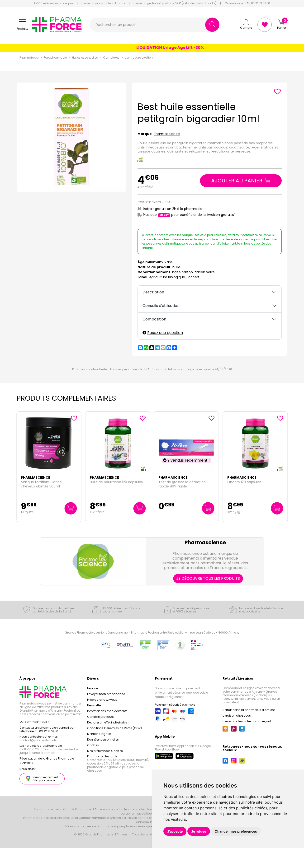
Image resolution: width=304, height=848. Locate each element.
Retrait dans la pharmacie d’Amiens (249, 710)
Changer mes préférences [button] (236, 831)
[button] (22, 25)
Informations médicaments (107, 711)
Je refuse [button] (198, 831)
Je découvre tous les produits (208, 578)
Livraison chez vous (237, 715)
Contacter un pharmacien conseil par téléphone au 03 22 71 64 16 (47, 729)
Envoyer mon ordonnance (106, 694)
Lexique (92, 688)
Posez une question (165, 332)
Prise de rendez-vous (102, 699)
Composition (154, 319)
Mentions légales (99, 734)
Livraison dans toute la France (103, 3)
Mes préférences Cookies (105, 751)
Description (153, 292)
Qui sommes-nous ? (34, 722)
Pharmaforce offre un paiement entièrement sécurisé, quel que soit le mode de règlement (181, 692)
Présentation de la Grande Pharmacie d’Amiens (46, 760)
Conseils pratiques (100, 716)
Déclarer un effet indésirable (107, 722)
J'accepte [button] (175, 831)
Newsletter (94, 705)
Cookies (93, 745)
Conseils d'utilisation (161, 305)
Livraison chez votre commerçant (247, 721)
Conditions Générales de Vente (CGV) (114, 728)
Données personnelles (103, 739)
